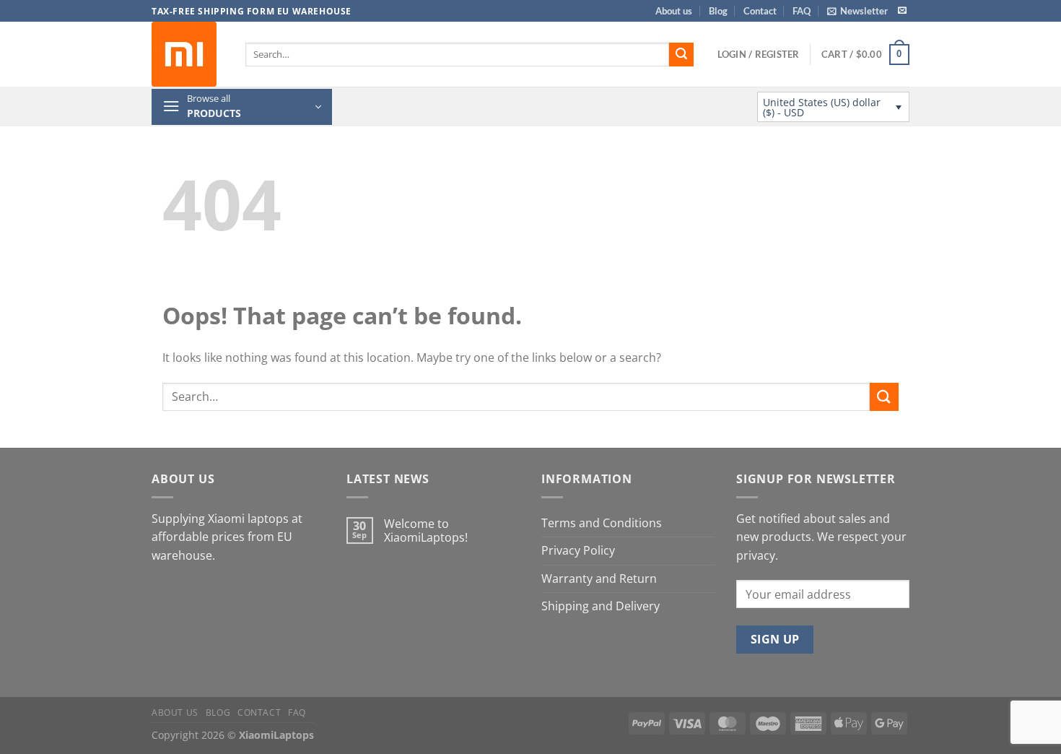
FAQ (802, 11)
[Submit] (681, 55)
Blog (718, 11)
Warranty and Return (599, 578)
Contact (760, 11)
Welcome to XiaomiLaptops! (426, 531)
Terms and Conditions (601, 523)
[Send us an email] (902, 11)
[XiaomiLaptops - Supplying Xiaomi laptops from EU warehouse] (188, 54)
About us (673, 11)
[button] (857, 11)
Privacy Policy (578, 550)
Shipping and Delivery (600, 606)
